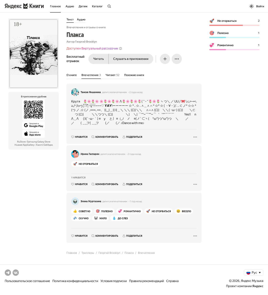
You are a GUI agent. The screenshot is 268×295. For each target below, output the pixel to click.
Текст (70, 19)
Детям (83, 6)
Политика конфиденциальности (75, 281)
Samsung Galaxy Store (38, 141)
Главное (55, 6)
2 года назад (136, 92)
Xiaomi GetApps (44, 144)
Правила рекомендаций (146, 281)
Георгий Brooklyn (86, 41)
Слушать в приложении (131, 59)
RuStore (21, 141)
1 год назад (136, 201)
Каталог (97, 6)
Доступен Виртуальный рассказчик (92, 48)
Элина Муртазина (91, 201)
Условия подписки (113, 281)
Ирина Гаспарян (90, 154)
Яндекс (257, 286)
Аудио (70, 6)
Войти (260, 6)
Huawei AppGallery (24, 144)
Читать (98, 59)
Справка (172, 281)
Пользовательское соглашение (27, 281)
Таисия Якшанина (91, 92)
